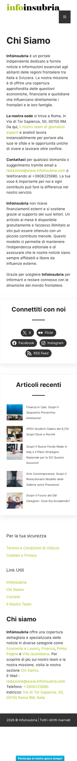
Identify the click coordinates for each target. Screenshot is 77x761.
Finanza (48, 648)
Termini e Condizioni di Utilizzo (32, 548)
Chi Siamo (15, 589)
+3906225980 (36, 687)
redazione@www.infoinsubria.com (35, 170)
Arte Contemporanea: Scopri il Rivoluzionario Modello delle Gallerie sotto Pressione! (46, 479)
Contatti (13, 597)
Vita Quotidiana (35, 654)
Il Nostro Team (18, 604)
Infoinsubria (16, 582)
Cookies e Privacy (21, 555)
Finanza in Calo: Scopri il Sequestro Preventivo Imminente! (42, 412)
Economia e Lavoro (22, 648)
